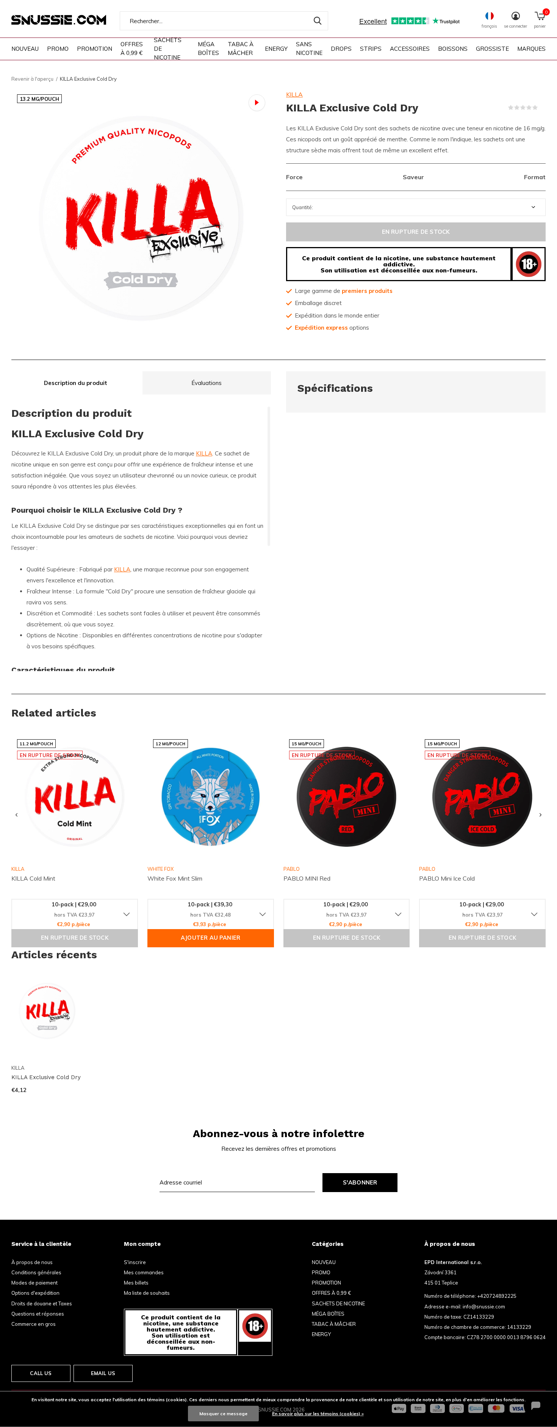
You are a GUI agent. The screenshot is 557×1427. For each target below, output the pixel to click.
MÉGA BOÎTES (208, 48)
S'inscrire (135, 1262)
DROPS (341, 48)
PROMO (58, 48)
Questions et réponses (37, 1314)
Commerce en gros (33, 1324)
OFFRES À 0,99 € (131, 48)
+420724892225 (496, 1296)
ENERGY (276, 48)
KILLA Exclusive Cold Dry (46, 1077)
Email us (103, 1373)
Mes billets (136, 1283)
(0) (543, 108)
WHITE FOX (160, 869)
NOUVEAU (25, 48)
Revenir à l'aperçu (32, 79)
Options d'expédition (35, 1293)
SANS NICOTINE (309, 48)
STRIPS (371, 48)
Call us (41, 1373)
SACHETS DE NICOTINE (167, 48)
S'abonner (360, 1182)
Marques (531, 48)
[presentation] (16, 815)
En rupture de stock (416, 231)
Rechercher (317, 20)
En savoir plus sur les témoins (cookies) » (318, 1413)
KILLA (294, 94)
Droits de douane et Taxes (41, 1303)
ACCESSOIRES (410, 48)
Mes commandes (144, 1272)
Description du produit (75, 382)
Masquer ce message (223, 1413)
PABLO (291, 869)
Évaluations (206, 382)
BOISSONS (453, 48)
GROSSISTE (492, 48)
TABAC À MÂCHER (240, 48)
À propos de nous (32, 1262)
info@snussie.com (484, 1306)
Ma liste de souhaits (147, 1293)
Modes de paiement (34, 1283)
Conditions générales (36, 1272)
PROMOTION (94, 48)
